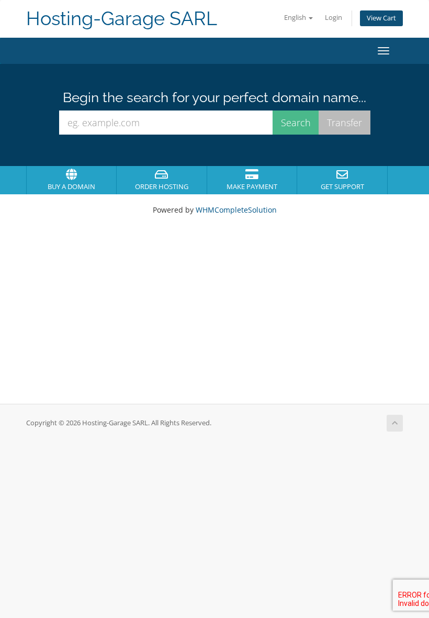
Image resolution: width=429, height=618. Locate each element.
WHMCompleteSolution (236, 210)
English (296, 17)
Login (333, 17)
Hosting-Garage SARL (121, 18)
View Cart (381, 18)
